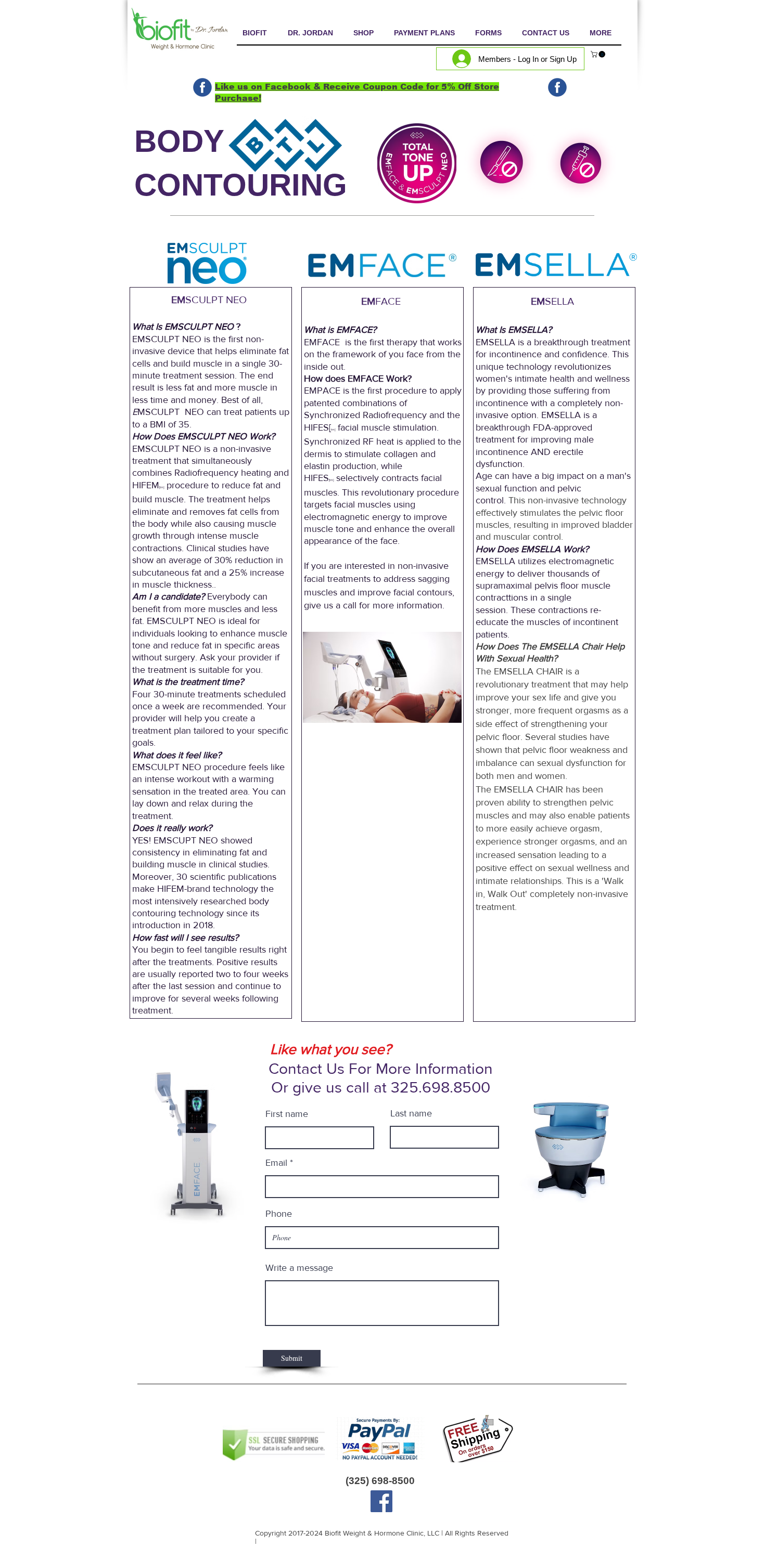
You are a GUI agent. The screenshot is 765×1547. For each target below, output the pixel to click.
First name (286, 1114)
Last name (411, 1113)
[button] (599, 54)
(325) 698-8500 (380, 1480)
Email (276, 1162)
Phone (278, 1213)
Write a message (299, 1267)
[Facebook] (381, 1501)
